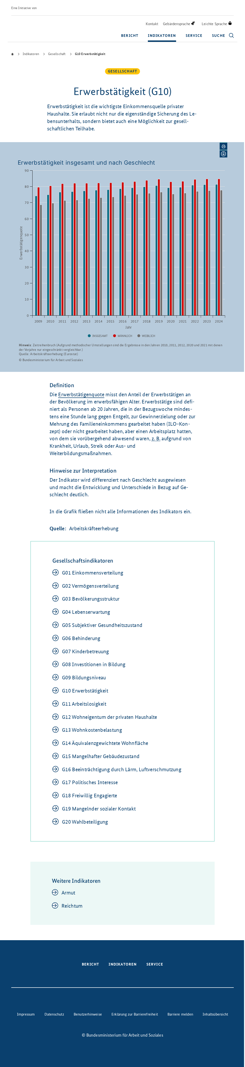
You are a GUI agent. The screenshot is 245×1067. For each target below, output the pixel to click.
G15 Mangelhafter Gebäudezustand (100, 756)
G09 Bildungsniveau (84, 678)
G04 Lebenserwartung (86, 612)
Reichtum (72, 906)
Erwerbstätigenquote (81, 394)
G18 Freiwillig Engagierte (89, 796)
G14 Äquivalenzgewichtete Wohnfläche (105, 743)
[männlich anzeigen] (122, 336)
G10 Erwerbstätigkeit (85, 691)
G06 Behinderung (81, 638)
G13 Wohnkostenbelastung (92, 730)
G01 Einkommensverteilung (92, 573)
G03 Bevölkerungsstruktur (90, 599)
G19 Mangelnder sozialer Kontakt (99, 809)
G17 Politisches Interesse (90, 782)
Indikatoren (162, 35)
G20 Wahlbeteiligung (85, 822)
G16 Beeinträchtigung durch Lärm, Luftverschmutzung (121, 769)
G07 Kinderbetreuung (85, 651)
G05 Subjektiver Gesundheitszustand (102, 625)
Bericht (129, 35)
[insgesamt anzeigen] (98, 336)
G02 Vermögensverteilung (90, 586)
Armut (68, 893)
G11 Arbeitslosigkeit (84, 704)
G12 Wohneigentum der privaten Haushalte (109, 717)
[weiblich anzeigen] (146, 336)
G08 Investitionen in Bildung (93, 664)
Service (194, 35)
